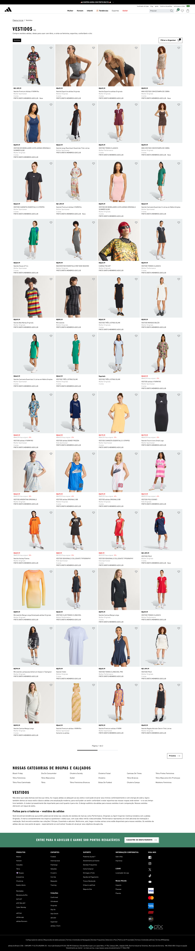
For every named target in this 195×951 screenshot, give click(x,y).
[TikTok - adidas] (163, 876)
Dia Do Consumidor (49, 773)
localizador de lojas (143, 6)
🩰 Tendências (102, 11)
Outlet (125, 11)
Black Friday (18, 773)
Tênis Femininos (19, 778)
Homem (80, 11)
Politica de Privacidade (126, 940)
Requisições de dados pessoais (54, 940)
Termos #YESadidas (162, 940)
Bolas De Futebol (105, 782)
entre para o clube (179, 6)
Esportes (115, 11)
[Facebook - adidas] (163, 858)
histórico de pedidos (166, 6)
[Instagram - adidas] (163, 864)
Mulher (70, 11)
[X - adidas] (163, 870)
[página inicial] (8, 9)
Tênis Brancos (132, 778)
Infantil (90, 11)
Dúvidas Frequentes (98, 940)
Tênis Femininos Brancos (80, 782)
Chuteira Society (76, 773)
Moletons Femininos (164, 782)
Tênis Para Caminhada (21, 782)
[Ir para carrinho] (187, 11)
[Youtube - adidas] (163, 882)
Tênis (43, 782)
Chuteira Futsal (104, 773)
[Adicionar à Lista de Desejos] (51, 48)
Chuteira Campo (133, 782)
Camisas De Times (134, 773)
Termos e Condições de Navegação (78, 940)
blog (151, 6)
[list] (86, 40)
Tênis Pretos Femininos (165, 773)
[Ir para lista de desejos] (182, 11)
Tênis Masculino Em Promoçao (168, 778)
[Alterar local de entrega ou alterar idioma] (188, 6)
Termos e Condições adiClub (144, 940)
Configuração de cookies (34, 940)
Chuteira (101, 778)
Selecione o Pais (111, 940)
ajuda (156, 6)
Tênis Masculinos (48, 778)
